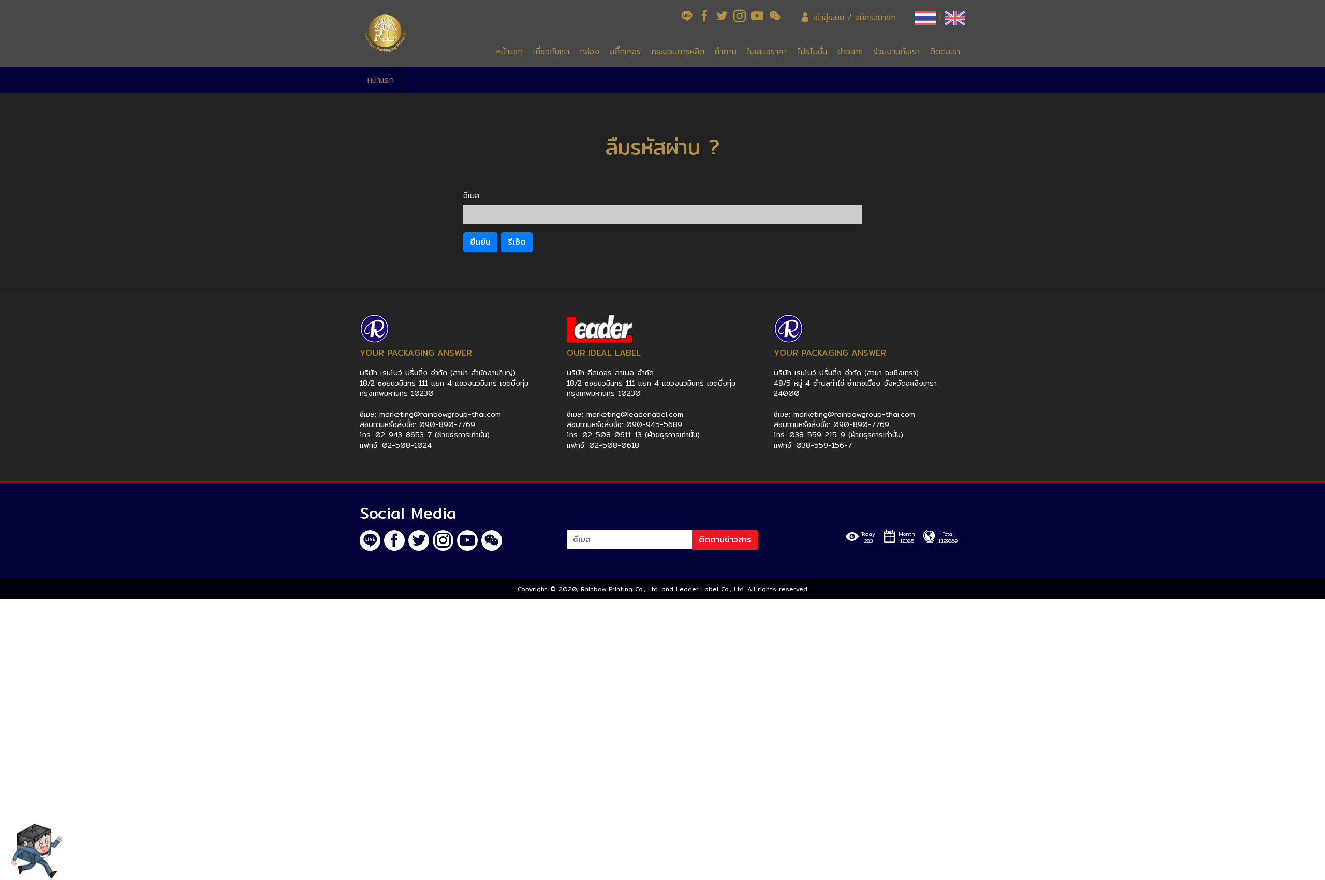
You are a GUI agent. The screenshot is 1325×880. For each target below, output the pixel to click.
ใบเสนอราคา (767, 51)
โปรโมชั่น (812, 51)
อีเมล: (472, 195)
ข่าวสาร (850, 51)
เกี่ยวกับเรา (551, 51)
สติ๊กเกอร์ (625, 51)
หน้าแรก (509, 51)
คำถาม (726, 51)
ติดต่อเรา (945, 51)
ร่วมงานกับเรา (896, 51)
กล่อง (589, 51)
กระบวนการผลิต (677, 51)
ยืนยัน (480, 242)
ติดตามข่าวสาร (725, 539)
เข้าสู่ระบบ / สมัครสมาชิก (852, 17)
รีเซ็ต (517, 242)
